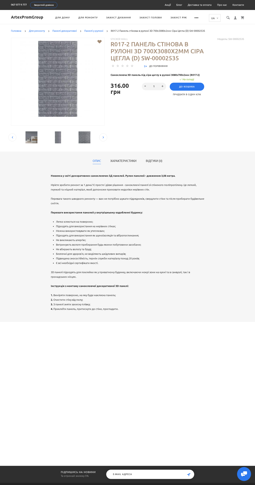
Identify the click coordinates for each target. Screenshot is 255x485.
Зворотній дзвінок (44, 5)
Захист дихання (118, 17)
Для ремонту (88, 17)
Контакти (238, 4)
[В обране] (99, 42)
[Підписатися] (188, 474)
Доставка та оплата (200, 4)
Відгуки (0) (154, 161)
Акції (168, 4)
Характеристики (123, 161)
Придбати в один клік (187, 94)
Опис (97, 161)
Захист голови (150, 17)
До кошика (187, 86)
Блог (179, 4)
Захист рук (179, 17)
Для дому (62, 17)
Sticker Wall (119, 39)
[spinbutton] (154, 86)
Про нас (222, 4)
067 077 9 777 (19, 4)
